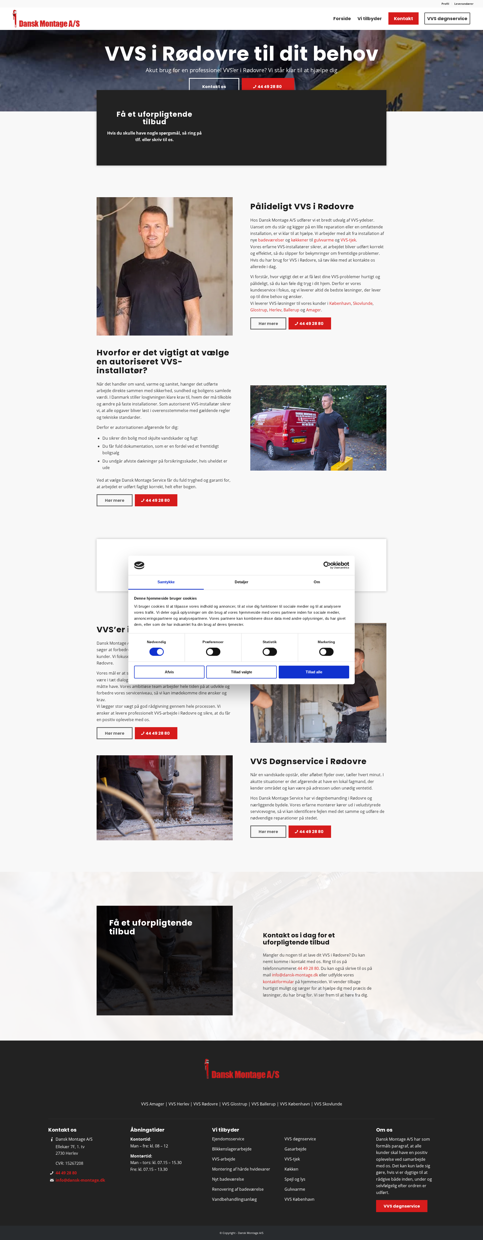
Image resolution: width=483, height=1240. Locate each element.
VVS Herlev (179, 1104)
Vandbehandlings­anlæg (234, 1199)
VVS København (295, 1104)
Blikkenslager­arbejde (232, 1149)
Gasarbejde (295, 1149)
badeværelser (271, 240)
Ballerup (291, 310)
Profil (445, 4)
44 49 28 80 (308, 968)
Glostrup (258, 310)
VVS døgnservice (300, 1139)
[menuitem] (445, 4)
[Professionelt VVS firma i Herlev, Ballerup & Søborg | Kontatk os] (46, 18)
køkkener (299, 240)
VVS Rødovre (205, 1104)
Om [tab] (317, 582)
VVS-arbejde (223, 1159)
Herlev (275, 310)
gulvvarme (324, 240)
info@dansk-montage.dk (295, 975)
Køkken (291, 1169)
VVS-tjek (348, 240)
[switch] (213, 652)
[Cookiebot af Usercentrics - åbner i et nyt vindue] (327, 565)
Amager (313, 310)
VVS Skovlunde (328, 1104)
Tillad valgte (241, 672)
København (340, 303)
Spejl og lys (295, 1179)
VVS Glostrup (234, 1104)
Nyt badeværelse (228, 1179)
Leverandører (463, 4)
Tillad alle (314, 672)
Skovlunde (363, 303)
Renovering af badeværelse (238, 1189)
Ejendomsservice (228, 1139)
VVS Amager (152, 1104)
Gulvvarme (295, 1189)
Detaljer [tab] (242, 582)
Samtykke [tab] (166, 582)
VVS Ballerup (264, 1104)
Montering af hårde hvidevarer (241, 1169)
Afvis (169, 672)
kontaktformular (278, 981)
